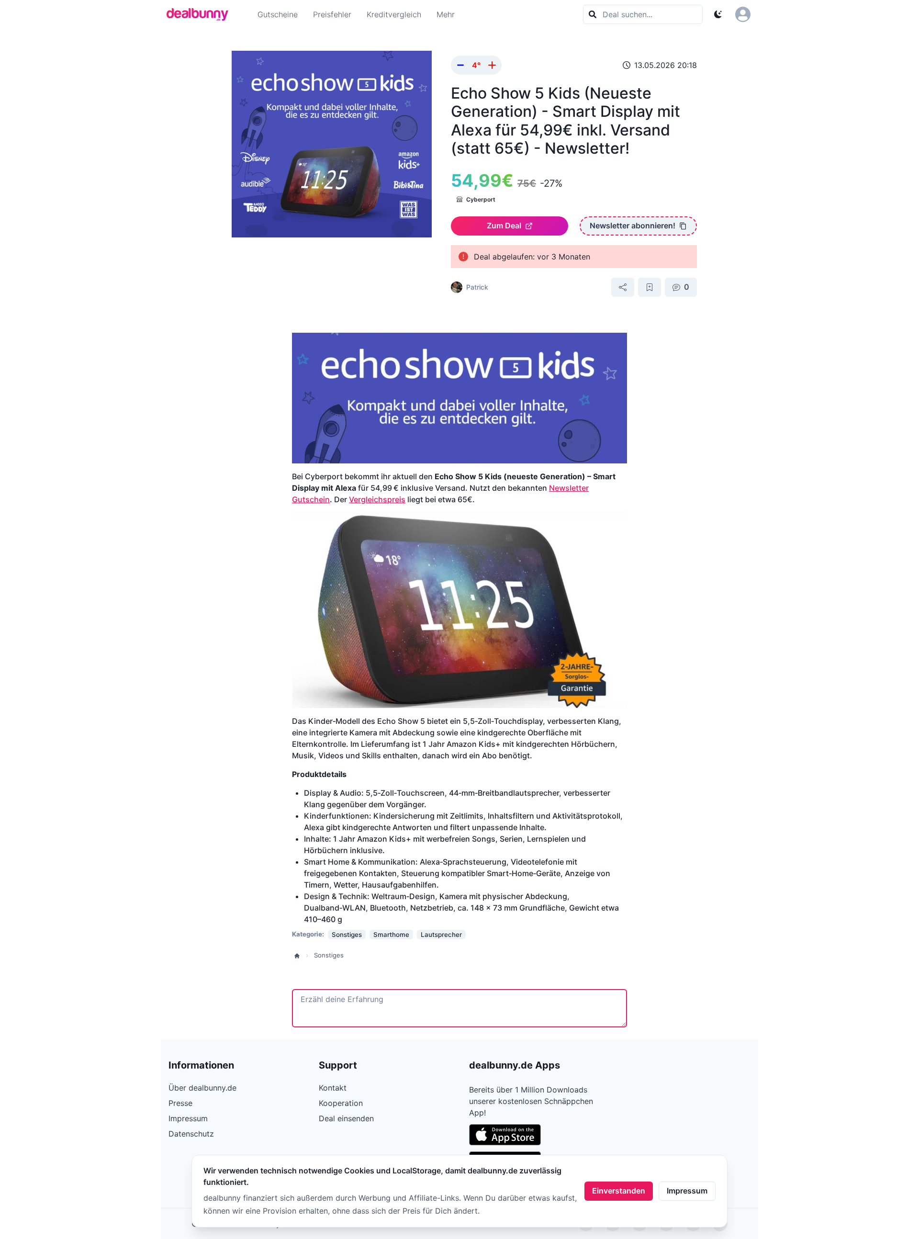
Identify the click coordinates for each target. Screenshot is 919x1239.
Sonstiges (329, 955)
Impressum (687, 1190)
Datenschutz (191, 1133)
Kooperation (341, 1103)
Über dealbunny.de (202, 1088)
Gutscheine (278, 14)
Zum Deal (504, 225)
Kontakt (333, 1088)
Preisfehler (332, 14)
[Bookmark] (649, 287)
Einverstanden (618, 1190)
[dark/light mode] (718, 14)
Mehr (446, 14)
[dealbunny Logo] (201, 14)
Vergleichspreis (377, 499)
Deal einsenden (346, 1118)
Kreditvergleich (394, 14)
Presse (180, 1103)
